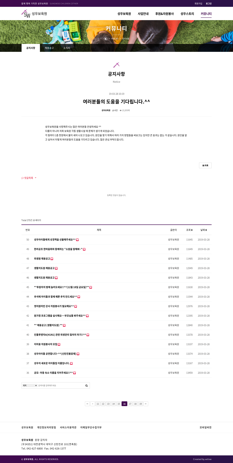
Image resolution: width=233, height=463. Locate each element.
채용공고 (49, 48)
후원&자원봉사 (164, 13)
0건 (116, 110)
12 (103, 403)
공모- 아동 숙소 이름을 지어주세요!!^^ (53, 372)
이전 (92, 403)
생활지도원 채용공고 (44, 268)
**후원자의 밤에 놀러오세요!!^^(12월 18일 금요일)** (61, 287)
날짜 (203, 230)
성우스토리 (187, 13)
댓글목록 (28, 178)
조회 (188, 230)
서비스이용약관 (68, 427)
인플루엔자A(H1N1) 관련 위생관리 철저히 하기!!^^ (60, 334)
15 (119, 403)
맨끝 (145, 403)
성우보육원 (124, 13)
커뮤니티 (206, 13)
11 (98, 403)
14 (113, 403)
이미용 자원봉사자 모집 (46, 344)
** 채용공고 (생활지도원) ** (48, 325)
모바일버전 (206, 427)
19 (140, 403)
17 (130, 403)
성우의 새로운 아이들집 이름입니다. (52, 363)
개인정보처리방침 (46, 427)
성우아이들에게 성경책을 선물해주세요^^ (55, 239)
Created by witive (202, 459)
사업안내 (143, 13)
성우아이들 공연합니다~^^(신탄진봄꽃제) (55, 353)
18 (135, 403)
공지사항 (30, 48)
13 (108, 403)
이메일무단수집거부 (91, 427)
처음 (87, 403)
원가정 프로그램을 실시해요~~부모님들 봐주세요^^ (60, 315)
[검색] (86, 385)
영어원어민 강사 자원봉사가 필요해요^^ (54, 306)
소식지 (66, 48)
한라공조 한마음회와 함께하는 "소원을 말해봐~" (58, 249)
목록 (206, 165)
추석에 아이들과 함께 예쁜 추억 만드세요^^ (56, 296)
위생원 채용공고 (42, 258)
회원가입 (198, 3)
